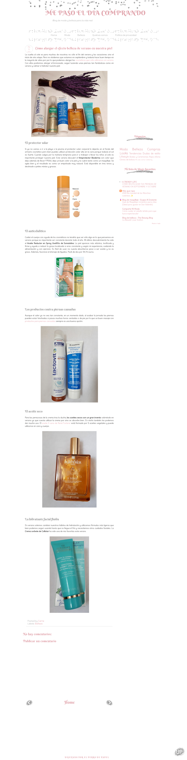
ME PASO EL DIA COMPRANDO (96, 13)
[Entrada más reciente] (29, 705)
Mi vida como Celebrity (143, 160)
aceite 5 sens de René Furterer (56, 423)
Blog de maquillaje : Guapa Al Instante (139, 199)
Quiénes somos (100, 35)
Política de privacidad (125, 35)
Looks (124, 153)
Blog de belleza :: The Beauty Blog (137, 217)
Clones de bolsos (127, 159)
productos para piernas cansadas (40, 321)
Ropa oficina (154, 156)
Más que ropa (128, 191)
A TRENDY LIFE (129, 182)
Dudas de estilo (151, 153)
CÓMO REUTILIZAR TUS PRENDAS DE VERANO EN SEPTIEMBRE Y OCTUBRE (139, 185)
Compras (153, 149)
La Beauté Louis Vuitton (132, 220)
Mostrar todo (156, 223)
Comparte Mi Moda (131, 209)
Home (54, 35)
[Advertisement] (141, 63)
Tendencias (135, 153)
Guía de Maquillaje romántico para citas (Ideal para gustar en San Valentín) (139, 203)
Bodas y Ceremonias (139, 156)
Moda (67, 35)
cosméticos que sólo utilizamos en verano (94, 60)
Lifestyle (124, 156)
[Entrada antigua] (109, 705)
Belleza (81, 35)
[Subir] (179, 752)
